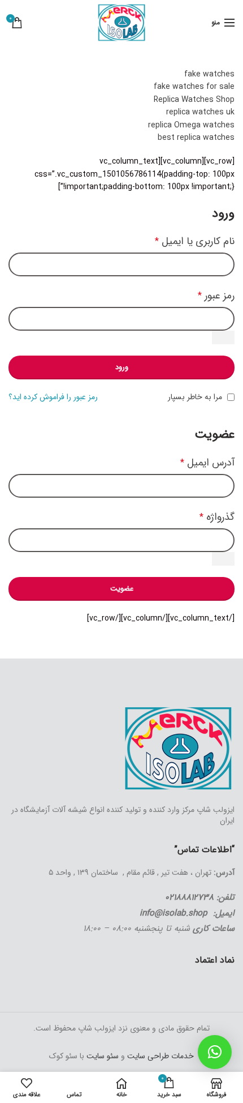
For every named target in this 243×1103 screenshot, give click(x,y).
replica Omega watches (191, 125)
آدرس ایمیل (207, 463)
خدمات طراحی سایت (159, 1056)
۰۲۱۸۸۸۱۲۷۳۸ (189, 897)
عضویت (121, 589)
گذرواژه (217, 517)
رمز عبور (216, 295)
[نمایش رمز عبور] (223, 337)
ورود (121, 367)
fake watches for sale (194, 86)
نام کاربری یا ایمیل (195, 241)
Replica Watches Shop (194, 99)
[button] (215, 1052)
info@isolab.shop (173, 913)
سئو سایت (102, 1056)
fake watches (209, 74)
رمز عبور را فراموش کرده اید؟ (53, 397)
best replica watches (196, 137)
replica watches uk (200, 112)
